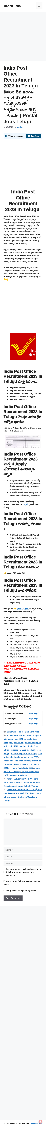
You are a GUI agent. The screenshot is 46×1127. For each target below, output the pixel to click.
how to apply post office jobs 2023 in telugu (22, 744)
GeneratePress (36, 1123)
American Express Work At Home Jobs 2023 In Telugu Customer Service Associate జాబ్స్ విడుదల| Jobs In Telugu (22, 782)
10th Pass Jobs (14, 732)
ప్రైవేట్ (27, 608)
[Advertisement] (23, 37)
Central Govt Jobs (30, 732)
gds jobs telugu (16, 743)
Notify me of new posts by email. (21, 891)
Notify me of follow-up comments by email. (22, 882)
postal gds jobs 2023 (13, 761)
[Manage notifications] (40, 1122)
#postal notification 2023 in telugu (23, 735)
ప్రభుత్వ (20, 608)
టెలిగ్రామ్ (25, 504)
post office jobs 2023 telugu (24, 753)
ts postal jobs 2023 (18, 775)
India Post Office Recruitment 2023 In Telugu (21, 748)
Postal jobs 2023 (25, 768)
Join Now (35, 136)
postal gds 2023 (30, 757)
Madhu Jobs (12, 6)
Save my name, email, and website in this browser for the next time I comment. (23, 872)
